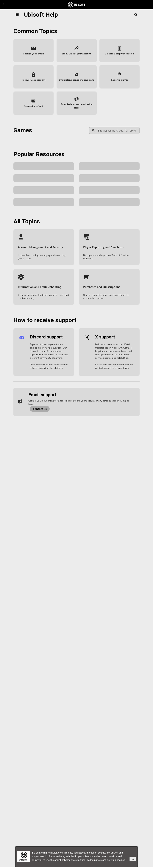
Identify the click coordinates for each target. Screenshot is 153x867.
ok (133, 859)
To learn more (94, 860)
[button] (33, 50)
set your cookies (116, 860)
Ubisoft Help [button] (41, 14)
